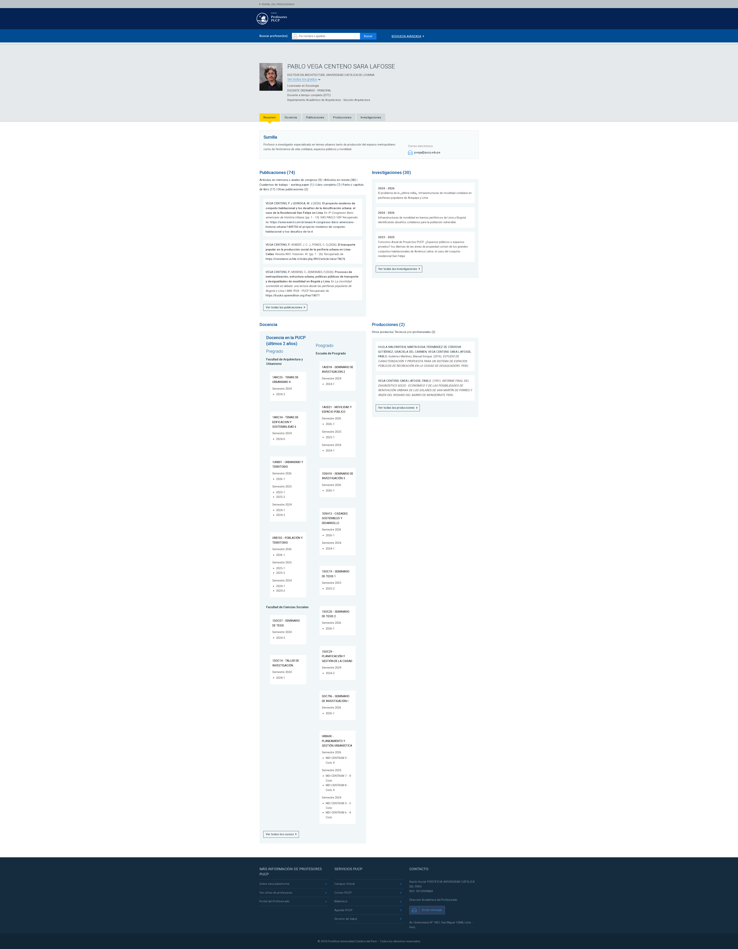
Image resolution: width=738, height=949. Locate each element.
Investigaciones (371, 117)
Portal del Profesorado (278, 4)
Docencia (291, 117)
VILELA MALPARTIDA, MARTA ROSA (401, 347)
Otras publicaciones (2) (293, 189)
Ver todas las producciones (396, 407)
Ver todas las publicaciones (284, 307)
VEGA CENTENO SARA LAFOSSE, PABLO (404, 381)
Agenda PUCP (343, 910)
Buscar (368, 36)
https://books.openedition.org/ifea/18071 (293, 295)
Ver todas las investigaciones (397, 269)
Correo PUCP (343, 892)
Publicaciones (315, 117)
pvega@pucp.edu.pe (427, 152)
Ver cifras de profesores (275, 892)
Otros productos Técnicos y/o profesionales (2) (403, 332)
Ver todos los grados (302, 79)
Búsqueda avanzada (406, 36)
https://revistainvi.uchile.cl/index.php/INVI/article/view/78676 (305, 259)
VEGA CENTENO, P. (278, 203)
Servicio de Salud (345, 919)
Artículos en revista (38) (340, 180)
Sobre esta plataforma (274, 884)
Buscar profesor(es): (273, 36)
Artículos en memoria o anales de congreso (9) (290, 180)
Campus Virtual (344, 884)
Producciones (342, 117)
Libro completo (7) (328, 184)
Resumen (269, 117)
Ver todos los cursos (280, 834)
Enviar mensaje (432, 910)
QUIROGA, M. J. (303, 203)
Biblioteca (340, 901)
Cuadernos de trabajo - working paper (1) (286, 184)
